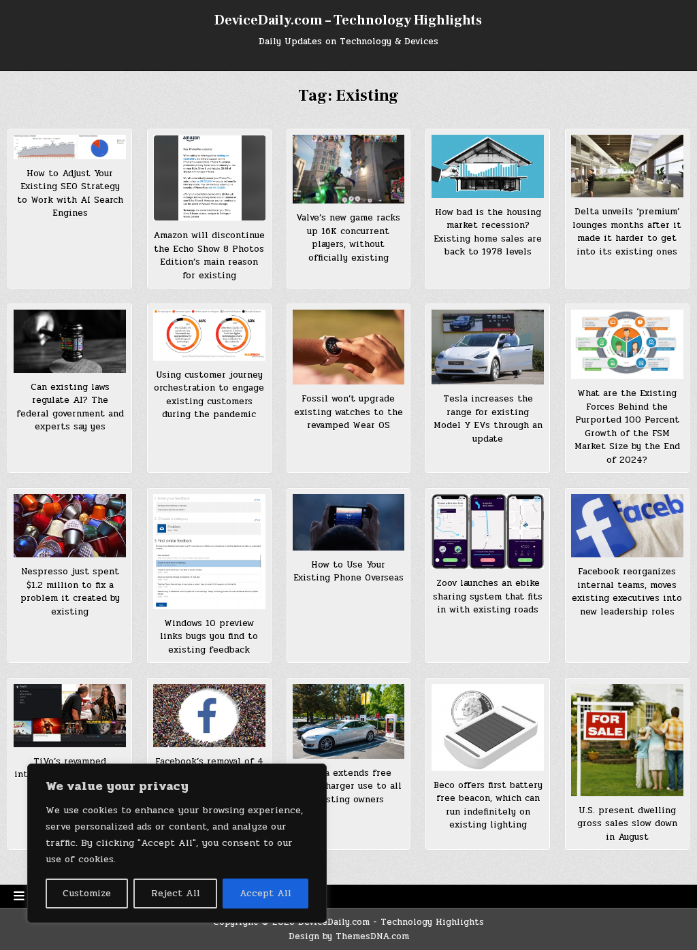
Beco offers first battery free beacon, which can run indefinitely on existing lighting (488, 805)
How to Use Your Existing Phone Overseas (348, 571)
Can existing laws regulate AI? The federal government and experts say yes (70, 407)
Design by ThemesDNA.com (349, 936)
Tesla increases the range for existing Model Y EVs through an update (488, 419)
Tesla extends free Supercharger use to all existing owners (348, 786)
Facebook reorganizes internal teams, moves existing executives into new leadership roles (627, 592)
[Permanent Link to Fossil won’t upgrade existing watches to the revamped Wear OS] (349, 347)
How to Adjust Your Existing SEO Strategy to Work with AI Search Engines (70, 193)
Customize (87, 893)
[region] (177, 843)
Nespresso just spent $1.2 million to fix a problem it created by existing (70, 592)
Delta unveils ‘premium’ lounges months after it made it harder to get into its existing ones (626, 232)
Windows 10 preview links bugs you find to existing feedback (209, 637)
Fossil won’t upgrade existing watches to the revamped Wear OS (348, 412)
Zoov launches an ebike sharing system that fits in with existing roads (487, 596)
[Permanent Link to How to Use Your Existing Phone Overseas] (349, 522)
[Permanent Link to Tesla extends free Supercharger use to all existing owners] (349, 721)
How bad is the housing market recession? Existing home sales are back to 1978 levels (488, 232)
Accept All (265, 893)
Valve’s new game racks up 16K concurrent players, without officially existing (348, 238)
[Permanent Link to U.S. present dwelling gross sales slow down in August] (627, 740)
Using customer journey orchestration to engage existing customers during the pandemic (209, 395)
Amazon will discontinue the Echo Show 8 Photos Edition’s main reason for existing (209, 255)
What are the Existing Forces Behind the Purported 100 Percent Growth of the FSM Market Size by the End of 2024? (627, 427)
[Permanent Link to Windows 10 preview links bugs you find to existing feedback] (209, 551)
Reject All (175, 893)
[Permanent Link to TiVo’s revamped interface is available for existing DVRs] (70, 715)
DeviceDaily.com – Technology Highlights (348, 20)
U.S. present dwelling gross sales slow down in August (627, 824)
